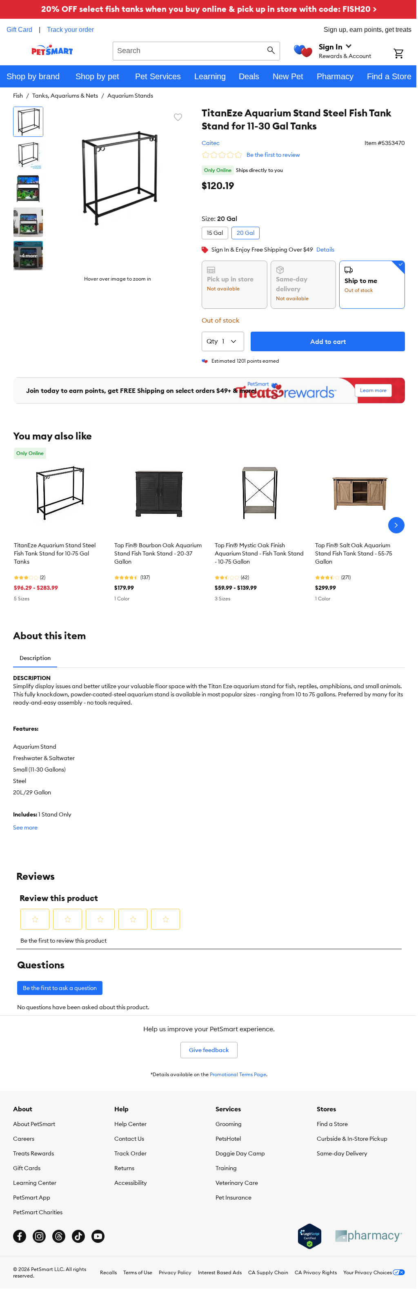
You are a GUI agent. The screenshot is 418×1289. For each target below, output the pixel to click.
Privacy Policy (175, 1272)
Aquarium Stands (130, 95)
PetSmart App (31, 1197)
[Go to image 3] (28, 189)
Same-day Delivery (342, 1153)
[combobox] (196, 50)
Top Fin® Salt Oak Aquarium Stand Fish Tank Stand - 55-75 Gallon (353, 553)
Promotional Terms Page (238, 1074)
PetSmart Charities (37, 1212)
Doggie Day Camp (240, 1153)
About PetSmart (34, 1124)
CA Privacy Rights (316, 1272)
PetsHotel (228, 1138)
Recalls (108, 1272)
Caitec (211, 143)
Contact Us (129, 1138)
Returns (124, 1168)
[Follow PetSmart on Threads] (58, 1236)
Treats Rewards (33, 1153)
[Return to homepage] (52, 50)
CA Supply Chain (268, 1272)
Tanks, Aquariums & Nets (65, 95)
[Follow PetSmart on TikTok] (78, 1236)
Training (226, 1168)
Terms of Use (137, 1272)
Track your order (70, 29)
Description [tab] (35, 658)
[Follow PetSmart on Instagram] (39, 1236)
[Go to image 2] (28, 155)
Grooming (229, 1124)
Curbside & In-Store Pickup (352, 1138)
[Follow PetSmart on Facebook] (19, 1236)
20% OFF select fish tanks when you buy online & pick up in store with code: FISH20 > (209, 9)
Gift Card (19, 29)
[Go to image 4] (28, 222)
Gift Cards (26, 1168)
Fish (18, 95)
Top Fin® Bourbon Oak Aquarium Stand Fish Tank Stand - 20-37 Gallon (158, 553)
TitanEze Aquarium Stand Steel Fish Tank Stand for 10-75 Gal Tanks (55, 553)
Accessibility (130, 1182)
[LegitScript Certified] (310, 1236)
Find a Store (332, 1124)
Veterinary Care (237, 1182)
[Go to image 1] (28, 122)
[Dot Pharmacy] (368, 1236)
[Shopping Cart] (406, 54)
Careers (23, 1138)
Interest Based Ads (220, 1272)
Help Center (130, 1124)
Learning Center (34, 1182)
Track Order (130, 1153)
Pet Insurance (233, 1197)
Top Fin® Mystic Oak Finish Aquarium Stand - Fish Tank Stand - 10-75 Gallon (259, 553)
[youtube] (97, 1236)
